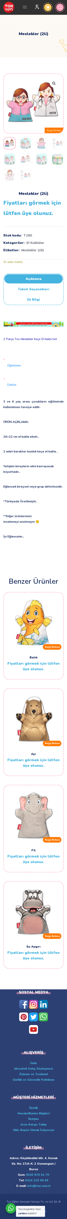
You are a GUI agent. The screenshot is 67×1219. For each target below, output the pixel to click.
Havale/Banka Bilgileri (33, 1113)
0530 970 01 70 (37, 1174)
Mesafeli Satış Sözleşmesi (33, 1068)
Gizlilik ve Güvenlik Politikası (33, 1079)
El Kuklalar (35, 243)
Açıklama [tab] (34, 279)
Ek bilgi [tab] (33, 299)
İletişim (33, 1119)
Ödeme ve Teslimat (33, 1074)
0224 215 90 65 (36, 1180)
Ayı (33, 754)
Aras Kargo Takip (33, 1124)
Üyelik (33, 1108)
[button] (54, 83)
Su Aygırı (33, 947)
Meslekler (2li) (32, 250)
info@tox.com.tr (38, 1186)
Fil (33, 850)
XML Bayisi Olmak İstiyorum (33, 1130)
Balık (33, 657)
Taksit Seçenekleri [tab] (33, 289)
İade (33, 1063)
